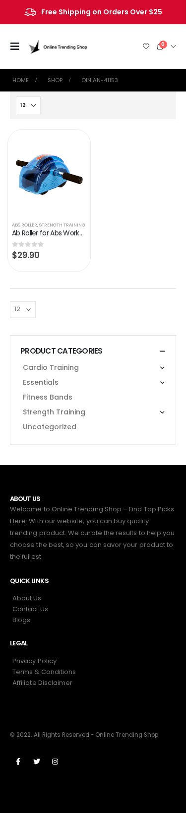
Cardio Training (51, 367)
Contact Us (30, 609)
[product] (49, 173)
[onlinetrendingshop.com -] (58, 46)
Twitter (36, 761)
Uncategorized (49, 427)
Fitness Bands (47, 397)
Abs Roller (24, 225)
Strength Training (62, 225)
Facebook (18, 761)
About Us (27, 598)
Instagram (55, 761)
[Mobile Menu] (18, 46)
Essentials (41, 382)
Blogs (21, 620)
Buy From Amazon (69, 146)
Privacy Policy (34, 661)
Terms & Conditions (44, 672)
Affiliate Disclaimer (42, 682)
